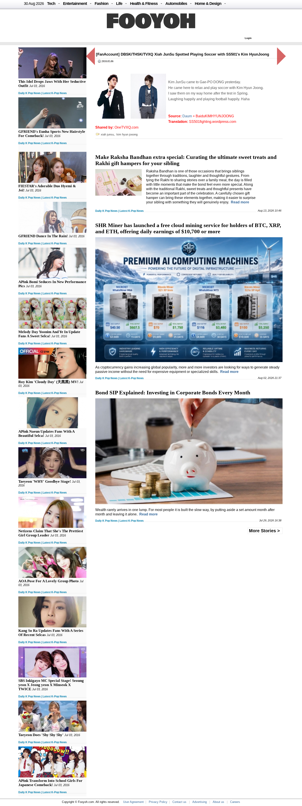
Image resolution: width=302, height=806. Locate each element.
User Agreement (133, 802)
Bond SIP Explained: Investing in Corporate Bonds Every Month (172, 392)
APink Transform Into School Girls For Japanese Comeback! (50, 783)
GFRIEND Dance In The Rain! (43, 236)
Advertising (199, 802)
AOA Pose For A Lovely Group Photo (48, 581)
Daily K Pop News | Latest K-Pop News (42, 93)
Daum (187, 116)
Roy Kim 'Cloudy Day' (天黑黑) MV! (48, 382)
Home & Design (208, 3)
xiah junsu (107, 134)
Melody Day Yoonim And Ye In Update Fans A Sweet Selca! (49, 334)
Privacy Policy (158, 802)
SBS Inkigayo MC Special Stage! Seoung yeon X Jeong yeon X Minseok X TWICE (51, 685)
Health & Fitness (144, 3)
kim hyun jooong (127, 134)
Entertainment (75, 3)
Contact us (179, 802)
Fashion (101, 3)
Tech (51, 3)
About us (218, 802)
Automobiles (176, 3)
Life (119, 3)
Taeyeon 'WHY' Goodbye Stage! (44, 481)
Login (248, 38)
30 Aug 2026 (34, 3)
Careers (235, 802)
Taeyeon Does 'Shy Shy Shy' (40, 735)
